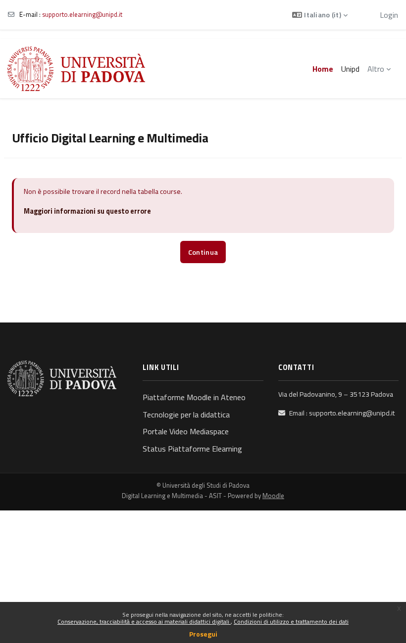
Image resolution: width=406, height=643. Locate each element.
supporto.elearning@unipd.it (82, 14)
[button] (320, 15)
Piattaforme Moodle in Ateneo (194, 397)
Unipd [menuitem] (350, 69)
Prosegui (203, 634)
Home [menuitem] (322, 69)
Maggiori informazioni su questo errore (87, 211)
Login (389, 15)
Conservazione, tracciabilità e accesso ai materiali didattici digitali (144, 621)
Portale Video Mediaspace (186, 431)
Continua (203, 252)
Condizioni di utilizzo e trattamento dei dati (291, 621)
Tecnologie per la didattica (186, 414)
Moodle (273, 496)
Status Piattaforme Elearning (192, 449)
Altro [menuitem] (375, 69)
